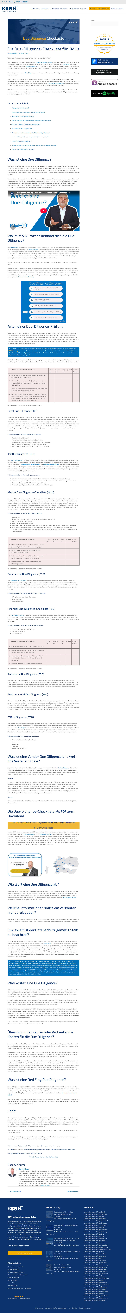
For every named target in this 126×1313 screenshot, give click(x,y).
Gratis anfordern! (104, 105)
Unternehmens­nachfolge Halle (94, 1236)
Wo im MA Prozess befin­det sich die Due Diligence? (28, 112)
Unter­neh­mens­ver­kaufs (44, 62)
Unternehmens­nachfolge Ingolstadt (96, 1247)
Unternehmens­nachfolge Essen (94, 1227)
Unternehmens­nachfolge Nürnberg (95, 1271)
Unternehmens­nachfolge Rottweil (95, 1282)
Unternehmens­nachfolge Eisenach (95, 1225)
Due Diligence (29, 73)
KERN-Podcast (18, 1149)
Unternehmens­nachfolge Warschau (96, 1291)
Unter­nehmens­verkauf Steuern (30, 464)
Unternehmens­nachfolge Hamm (94, 1240)
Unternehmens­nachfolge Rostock (95, 1280)
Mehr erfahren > (46, 1185)
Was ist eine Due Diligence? (20, 108)
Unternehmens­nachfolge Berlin (94, 1216)
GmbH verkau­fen (31, 66)
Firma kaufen (65, 64)
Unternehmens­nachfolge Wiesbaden (96, 1296)
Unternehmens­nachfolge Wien (94, 1293)
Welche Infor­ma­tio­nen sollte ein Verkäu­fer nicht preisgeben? (31, 133)
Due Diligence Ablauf (69, 897)
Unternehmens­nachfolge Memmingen (96, 1265)
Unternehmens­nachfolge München (95, 1267)
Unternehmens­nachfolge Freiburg (95, 1232)
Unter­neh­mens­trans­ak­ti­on (55, 83)
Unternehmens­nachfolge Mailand (95, 1262)
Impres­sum (48, 1308)
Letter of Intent (33, 249)
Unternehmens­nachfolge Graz (94, 1234)
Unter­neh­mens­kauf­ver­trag (25, 277)
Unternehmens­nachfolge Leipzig (95, 1256)
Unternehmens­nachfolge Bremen (95, 1218)
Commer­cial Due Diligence (18, 580)
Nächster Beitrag (73, 1191)
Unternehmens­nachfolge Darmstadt (96, 1221)
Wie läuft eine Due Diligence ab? (22, 128)
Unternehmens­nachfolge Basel (94, 1212)
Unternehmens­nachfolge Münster (95, 1269)
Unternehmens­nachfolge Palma (94, 1276)
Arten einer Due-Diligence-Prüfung (23, 116)
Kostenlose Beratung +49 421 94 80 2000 (15, 2)
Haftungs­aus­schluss (60, 1308)
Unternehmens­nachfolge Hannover (95, 1243)
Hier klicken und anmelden (25, 1253)
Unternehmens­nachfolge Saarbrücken (96, 1285)
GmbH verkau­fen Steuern (51, 464)
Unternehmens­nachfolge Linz (94, 1258)
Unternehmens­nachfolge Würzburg (96, 1298)
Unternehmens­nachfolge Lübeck (95, 1260)
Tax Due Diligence (16, 460)
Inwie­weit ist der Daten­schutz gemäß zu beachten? (30, 137)
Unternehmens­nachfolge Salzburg (95, 1287)
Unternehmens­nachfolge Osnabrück (96, 1274)
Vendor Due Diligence (62, 768)
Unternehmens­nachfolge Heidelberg (96, 1245)
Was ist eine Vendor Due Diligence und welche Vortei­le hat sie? (31, 120)
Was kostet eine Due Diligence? (21, 141)
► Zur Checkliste (43, 827)
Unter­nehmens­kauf (46, 834)
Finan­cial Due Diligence (17, 615)
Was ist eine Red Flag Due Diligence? (23, 149)
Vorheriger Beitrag (14, 1191)
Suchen (93, 20)
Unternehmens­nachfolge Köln (94, 1251)
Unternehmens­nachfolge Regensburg (96, 1278)
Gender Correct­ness (85, 1308)
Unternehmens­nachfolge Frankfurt (95, 1229)
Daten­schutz (39, 1308)
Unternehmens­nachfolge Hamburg (95, 1238)
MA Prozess (14, 247)
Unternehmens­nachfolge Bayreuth (95, 1214)
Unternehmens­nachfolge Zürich (94, 1300)
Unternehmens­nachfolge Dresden (95, 1223)
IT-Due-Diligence (21, 727)
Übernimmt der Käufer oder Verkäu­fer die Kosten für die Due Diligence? (34, 145)
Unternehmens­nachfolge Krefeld (95, 1254)
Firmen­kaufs (47, 943)
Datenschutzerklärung (102, 100)
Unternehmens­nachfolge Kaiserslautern (97, 1249)
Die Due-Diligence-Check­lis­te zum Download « (26, 124)
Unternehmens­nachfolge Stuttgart (95, 1289)
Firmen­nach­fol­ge (28, 834)
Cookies (74, 1308)
